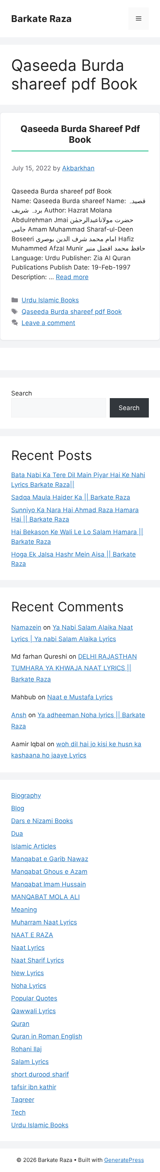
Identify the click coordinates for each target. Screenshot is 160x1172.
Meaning (24, 909)
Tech (18, 1112)
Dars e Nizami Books (42, 821)
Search (21, 393)
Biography (26, 795)
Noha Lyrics (28, 985)
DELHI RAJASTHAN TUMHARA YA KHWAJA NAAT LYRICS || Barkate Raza (74, 668)
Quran (20, 1023)
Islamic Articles (33, 846)
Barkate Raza (41, 18)
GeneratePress (124, 1159)
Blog (17, 808)
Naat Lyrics (28, 947)
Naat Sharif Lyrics (37, 960)
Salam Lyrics (30, 1061)
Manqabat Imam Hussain (48, 884)
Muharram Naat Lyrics (44, 922)
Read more (72, 277)
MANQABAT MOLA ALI (45, 897)
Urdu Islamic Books (50, 300)
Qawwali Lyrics (33, 1011)
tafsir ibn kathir (33, 1087)
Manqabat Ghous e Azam (49, 871)
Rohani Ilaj (26, 1049)
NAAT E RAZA (32, 935)
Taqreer (22, 1099)
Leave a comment (48, 323)
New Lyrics (27, 973)
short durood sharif (40, 1074)
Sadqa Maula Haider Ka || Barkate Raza (70, 497)
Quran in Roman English (46, 1036)
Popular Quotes (34, 998)
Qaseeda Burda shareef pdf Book (80, 134)
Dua (17, 833)
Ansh (18, 715)
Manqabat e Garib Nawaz (49, 859)
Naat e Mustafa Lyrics (80, 697)
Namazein (26, 627)
